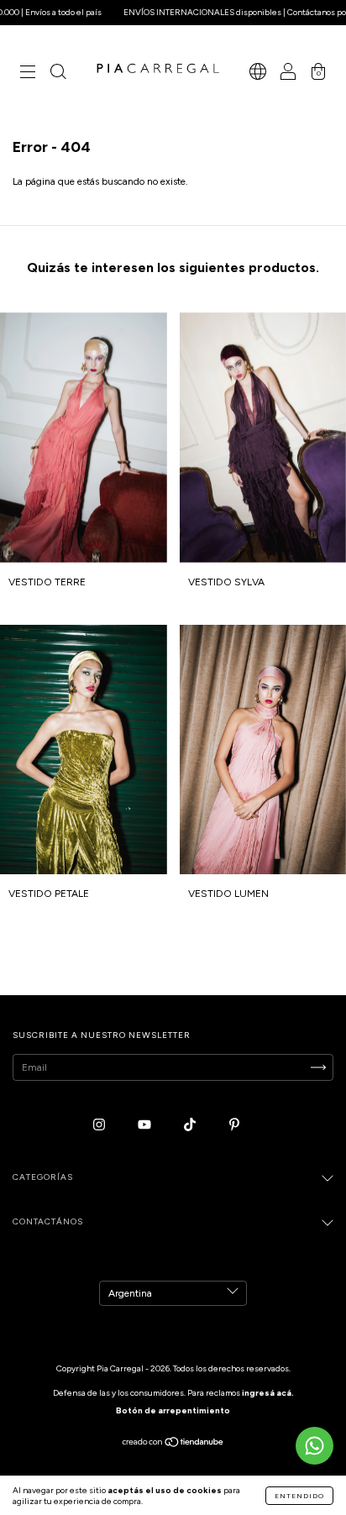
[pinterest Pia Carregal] (234, 1125)
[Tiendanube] (173, 1444)
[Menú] (27, 74)
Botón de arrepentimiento (173, 1410)
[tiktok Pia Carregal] (191, 1125)
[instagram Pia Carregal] (100, 1125)
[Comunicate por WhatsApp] (314, 1446)
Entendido (299, 1495)
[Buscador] (58, 74)
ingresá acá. (268, 1392)
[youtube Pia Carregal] (145, 1125)
